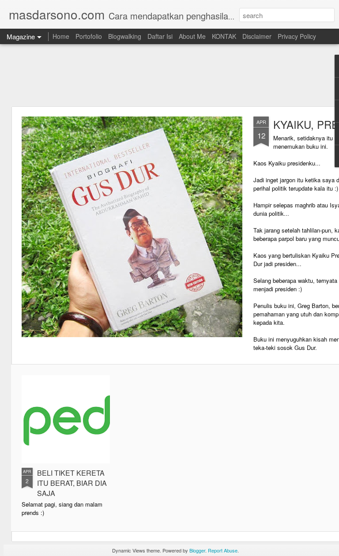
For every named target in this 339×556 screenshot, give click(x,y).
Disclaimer (256, 36)
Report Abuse (222, 550)
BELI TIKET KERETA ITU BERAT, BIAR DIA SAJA (72, 483)
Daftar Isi (160, 36)
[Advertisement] (169, 75)
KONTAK (224, 36)
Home (61, 36)
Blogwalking (124, 36)
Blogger (197, 550)
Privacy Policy (297, 36)
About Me (192, 36)
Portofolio (88, 36)
